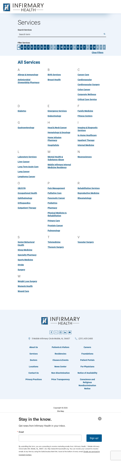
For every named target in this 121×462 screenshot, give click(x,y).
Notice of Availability (87, 373)
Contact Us (33, 373)
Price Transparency (60, 379)
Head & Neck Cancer (57, 127)
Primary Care (54, 220)
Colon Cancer (84, 89)
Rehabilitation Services (89, 188)
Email (21, 432)
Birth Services (54, 74)
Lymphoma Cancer (26, 176)
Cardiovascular (85, 79)
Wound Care (23, 291)
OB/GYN (22, 188)
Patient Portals (87, 360)
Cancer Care (83, 74)
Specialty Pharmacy (27, 255)
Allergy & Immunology (28, 74)
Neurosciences (85, 157)
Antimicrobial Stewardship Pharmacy (28, 81)
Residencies (60, 354)
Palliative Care (55, 193)
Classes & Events (60, 360)
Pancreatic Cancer (56, 198)
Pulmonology (54, 230)
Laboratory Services (27, 157)
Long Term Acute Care (28, 167)
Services (34, 354)
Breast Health (54, 79)
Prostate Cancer (55, 225)
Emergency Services (57, 111)
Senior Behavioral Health (26, 243)
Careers (87, 347)
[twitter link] (56, 332)
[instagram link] (60, 332)
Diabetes (22, 111)
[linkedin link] (65, 332)
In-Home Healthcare (87, 135)
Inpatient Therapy (86, 140)
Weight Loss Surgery (27, 281)
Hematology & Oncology (59, 132)
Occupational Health (27, 193)
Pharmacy (52, 208)
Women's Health (25, 286)
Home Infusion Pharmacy (54, 138)
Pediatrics (52, 203)
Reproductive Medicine (88, 193)
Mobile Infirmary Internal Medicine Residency (59, 166)
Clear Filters (97, 52)
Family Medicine (85, 111)
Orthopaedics (24, 203)
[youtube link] (69, 332)
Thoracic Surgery (56, 247)
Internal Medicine (86, 145)
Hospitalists (53, 145)
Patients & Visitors (60, 347)
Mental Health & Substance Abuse (56, 158)
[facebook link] (51, 332)
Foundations (87, 354)
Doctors (33, 360)
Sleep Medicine (25, 250)
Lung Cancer (24, 171)
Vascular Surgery (86, 242)
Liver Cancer (24, 161)
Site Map (60, 411)
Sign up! (94, 438)
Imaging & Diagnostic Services (88, 129)
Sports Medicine (25, 260)
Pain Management (56, 188)
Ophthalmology (25, 198)
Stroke (21, 265)
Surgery (21, 269)
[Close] (100, 418)
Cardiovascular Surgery (89, 84)
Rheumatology (84, 198)
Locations (33, 366)
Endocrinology (54, 116)
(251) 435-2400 (86, 338)
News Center (60, 366)
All (19, 47)
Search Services (25, 30)
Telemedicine (54, 242)
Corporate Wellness (87, 94)
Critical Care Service (87, 99)
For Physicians (87, 366)
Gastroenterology (26, 127)
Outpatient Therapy (27, 208)
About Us (33, 347)
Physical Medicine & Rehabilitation (57, 214)
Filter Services (24, 43)
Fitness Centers (85, 116)
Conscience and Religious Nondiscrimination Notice (87, 384)
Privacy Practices (34, 379)
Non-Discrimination (60, 373)
